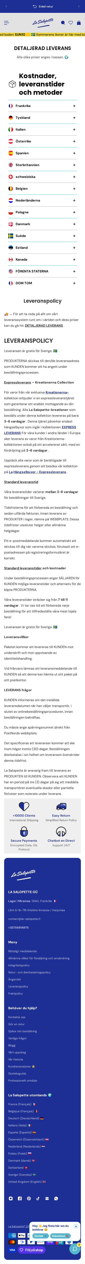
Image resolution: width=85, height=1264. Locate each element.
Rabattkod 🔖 (60, 1235)
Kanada (21, 259)
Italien (21, 129)
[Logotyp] (42, 23)
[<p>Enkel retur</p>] (42, 6)
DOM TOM (24, 283)
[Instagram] (10, 1198)
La (11, 472)
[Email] (47, 1198)
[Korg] (79, 22)
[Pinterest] (28, 1198)
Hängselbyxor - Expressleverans (39, 472)
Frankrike (23, 106)
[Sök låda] (63, 22)
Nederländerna (28, 200)
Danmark (23, 224)
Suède (21, 236)
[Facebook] (19, 1198)
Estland (22, 247)
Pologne (22, 212)
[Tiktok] (37, 1198)
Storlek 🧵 (40, 1235)
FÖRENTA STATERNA (32, 271)
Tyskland (23, 117)
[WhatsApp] (56, 1198)
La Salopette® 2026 (20, 1226)
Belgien (22, 188)
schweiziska (25, 177)
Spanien (22, 153)
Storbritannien (27, 165)
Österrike (23, 141)
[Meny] (6, 22)
